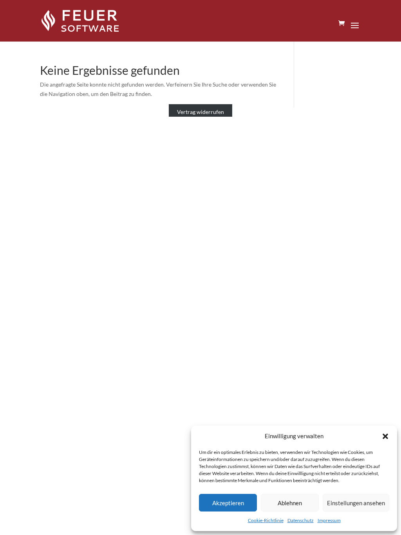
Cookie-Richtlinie (266, 520)
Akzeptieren (228, 502)
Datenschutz (300, 520)
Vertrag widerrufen (200, 112)
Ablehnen (290, 502)
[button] (385, 436)
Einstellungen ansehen (356, 502)
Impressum (329, 520)
